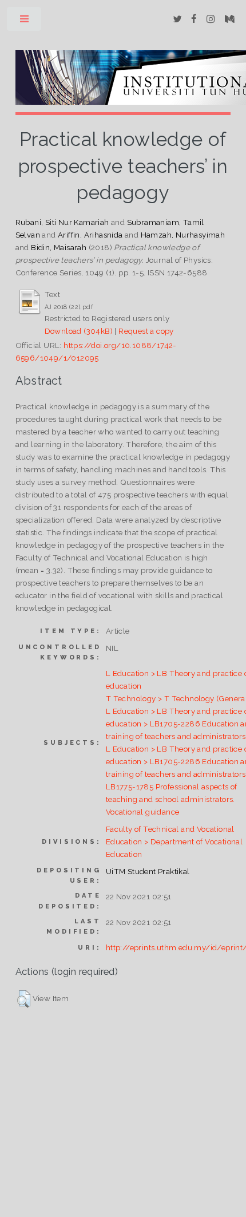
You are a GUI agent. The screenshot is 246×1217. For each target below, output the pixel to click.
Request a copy (146, 330)
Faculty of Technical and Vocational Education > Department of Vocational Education (174, 841)
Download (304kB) (79, 330)
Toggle (25, 21)
